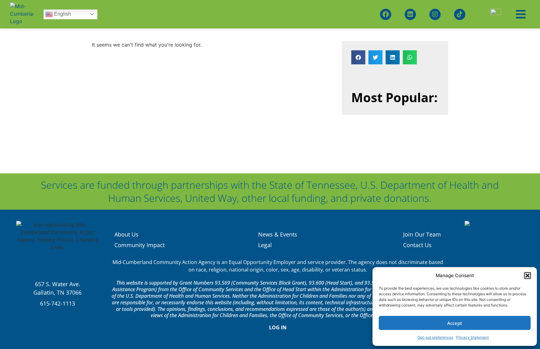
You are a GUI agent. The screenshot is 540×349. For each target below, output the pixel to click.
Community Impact (139, 245)
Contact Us (417, 245)
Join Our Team (422, 234)
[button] (527, 275)
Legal (265, 245)
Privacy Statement (472, 337)
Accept (454, 323)
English (62, 14)
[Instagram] (435, 14)
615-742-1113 (57, 303)
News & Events (277, 234)
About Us (126, 234)
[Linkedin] (410, 14)
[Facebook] (385, 14)
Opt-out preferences (435, 337)
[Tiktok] (459, 14)
